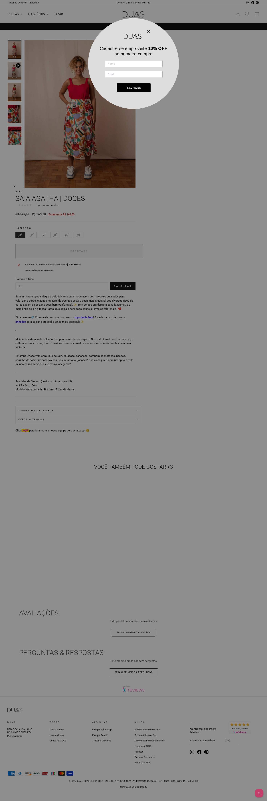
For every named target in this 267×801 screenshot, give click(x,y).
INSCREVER (133, 87)
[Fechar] (148, 31)
